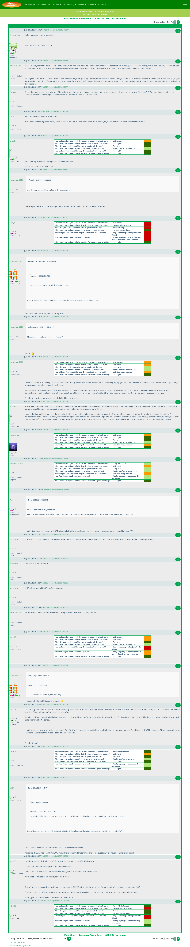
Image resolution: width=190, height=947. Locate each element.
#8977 (65, 87)
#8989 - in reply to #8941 (52, 534)
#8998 (65, 856)
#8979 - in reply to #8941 (52, 136)
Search (81, 4)
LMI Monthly (68, 4)
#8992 (65, 607)
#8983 (65, 316)
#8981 (65, 217)
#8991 (65, 583)
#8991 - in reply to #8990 (52, 583)
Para (11, 499)
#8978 (65, 111)
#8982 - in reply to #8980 (52, 251)
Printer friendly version (20, 945)
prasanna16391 (16, 180)
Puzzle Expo (53, 4)
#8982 (65, 251)
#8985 (65, 401)
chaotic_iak (14, 35)
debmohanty (15, 261)
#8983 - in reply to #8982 (52, 316)
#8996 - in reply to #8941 (52, 746)
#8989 (65, 534)
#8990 (65, 558)
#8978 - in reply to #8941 (52, 111)
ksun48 (12, 637)
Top (178, 30)
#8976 (65, 60)
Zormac (12, 92)
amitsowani (14, 435)
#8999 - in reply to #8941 (53, 900)
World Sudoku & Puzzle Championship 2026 (95, 11)
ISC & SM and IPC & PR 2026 (95, 14)
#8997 (65, 777)
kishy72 (12, 222)
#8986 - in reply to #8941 (52, 429)
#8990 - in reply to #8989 (52, 558)
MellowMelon (15, 65)
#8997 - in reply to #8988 (52, 777)
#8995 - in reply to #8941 (52, 704)
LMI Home (42, 4)
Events (91, 4)
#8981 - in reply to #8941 (52, 217)
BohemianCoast (16, 463)
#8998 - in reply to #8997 (52, 856)
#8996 (65, 746)
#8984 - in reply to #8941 (52, 357)
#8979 (65, 136)
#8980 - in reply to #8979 (52, 169)
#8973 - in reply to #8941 (53, 30)
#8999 (66, 900)
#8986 (65, 429)
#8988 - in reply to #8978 (53, 489)
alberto (12, 905)
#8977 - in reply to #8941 (52, 87)
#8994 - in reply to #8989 (52, 665)
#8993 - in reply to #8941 (52, 631)
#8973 (66, 30)
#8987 (66, 458)
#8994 (65, 665)
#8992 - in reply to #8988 (52, 607)
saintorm (13, 539)
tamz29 (12, 861)
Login (184, 4)
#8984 (65, 357)
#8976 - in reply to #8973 (52, 60)
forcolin (13, 141)
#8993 (65, 631)
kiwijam (12, 709)
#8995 (65, 704)
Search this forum (18, 942)
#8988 (66, 489)
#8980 (65, 169)
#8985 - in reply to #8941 (52, 401)
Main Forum (30, 4)
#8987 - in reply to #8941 (53, 458)
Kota (11, 116)
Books (101, 4)
